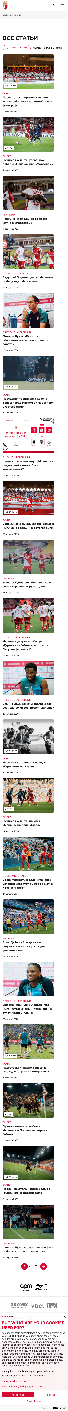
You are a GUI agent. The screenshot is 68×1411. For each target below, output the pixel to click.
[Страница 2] (43, 1266)
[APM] (26, 1287)
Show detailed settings (14, 1381)
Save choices (34, 1401)
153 (36, 1266)
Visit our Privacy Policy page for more (22, 1386)
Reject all (50, 1394)
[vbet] (37, 1305)
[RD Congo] (20, 1305)
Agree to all (18, 1394)
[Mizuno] (41, 1287)
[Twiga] (52, 1305)
